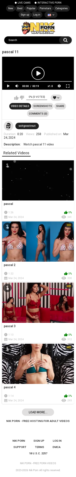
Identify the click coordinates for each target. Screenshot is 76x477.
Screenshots (42, 106)
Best (20, 8)
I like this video (16, 98)
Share (60, 106)
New (10, 8)
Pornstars (45, 8)
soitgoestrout (27, 125)
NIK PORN (18, 440)
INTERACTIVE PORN (49, 2)
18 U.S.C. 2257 (38, 453)
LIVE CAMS (24, 2)
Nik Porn (33, 470)
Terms (39, 447)
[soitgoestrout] (9, 126)
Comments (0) (38, 113)
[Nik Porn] (38, 28)
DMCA (57, 447)
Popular (31, 8)
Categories (61, 8)
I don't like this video (22, 98)
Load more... (38, 412)
